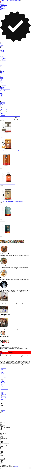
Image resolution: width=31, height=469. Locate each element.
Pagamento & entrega (3, 396)
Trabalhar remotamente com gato (4, 389)
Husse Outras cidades (3, 394)
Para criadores (10, 0)
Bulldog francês (2, 373)
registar (1, 108)
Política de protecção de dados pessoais (5, 398)
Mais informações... (16, 466)
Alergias (2, 369)
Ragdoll (2, 384)
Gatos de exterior (3, 382)
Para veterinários (13, 0)
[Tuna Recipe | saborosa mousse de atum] (6, 216)
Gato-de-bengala (3, 385)
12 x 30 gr (1, 219)
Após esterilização (3, 376)
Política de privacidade (3, 397)
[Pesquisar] (0, 105)
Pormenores (1, 137)
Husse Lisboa (2, 392)
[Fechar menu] (6, 111)
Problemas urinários (3, 388)
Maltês (2, 372)
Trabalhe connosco (16, 0)
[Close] (0, 423)
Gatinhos (2, 380)
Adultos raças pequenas (3, 368)
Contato (19, 0)
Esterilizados (2, 381)
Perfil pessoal (3, 109)
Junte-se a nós (1, 353)
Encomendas (12, 109)
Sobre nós (7, 0)
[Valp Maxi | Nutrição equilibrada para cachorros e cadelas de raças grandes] (6, 149)
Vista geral (1, 109)
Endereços (6, 109)
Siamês (2, 386)
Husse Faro (2, 393)
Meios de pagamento (9, 109)
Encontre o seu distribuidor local (3, 0)
